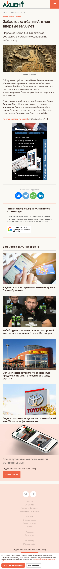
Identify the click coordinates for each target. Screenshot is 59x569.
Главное (29, 501)
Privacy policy (29, 544)
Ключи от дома (29, 523)
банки (18, 16)
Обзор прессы (29, 520)
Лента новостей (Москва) (15, 119)
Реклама (29, 532)
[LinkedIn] (40, 195)
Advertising (29, 541)
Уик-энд (29, 517)
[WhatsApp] (33, 195)
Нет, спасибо (33, 565)
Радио (30, 526)
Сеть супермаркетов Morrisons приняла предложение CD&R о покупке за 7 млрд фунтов (26, 375)
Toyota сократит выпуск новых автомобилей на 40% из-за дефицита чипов (29, 420)
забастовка (8, 16)
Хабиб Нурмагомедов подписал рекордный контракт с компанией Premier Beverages (28, 332)
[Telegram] (25, 195)
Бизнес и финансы (29, 508)
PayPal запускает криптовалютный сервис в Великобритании (29, 289)
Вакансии (29, 535)
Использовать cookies (13, 565)
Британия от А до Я (29, 511)
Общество (29, 505)
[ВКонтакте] (18, 195)
